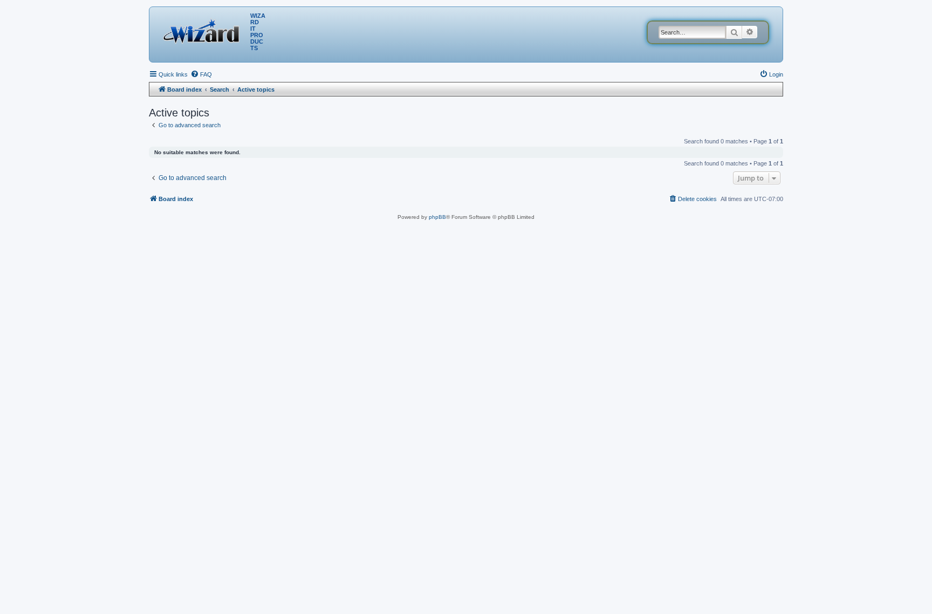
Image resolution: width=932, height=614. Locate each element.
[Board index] (203, 29)
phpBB (437, 217)
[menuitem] (201, 74)
